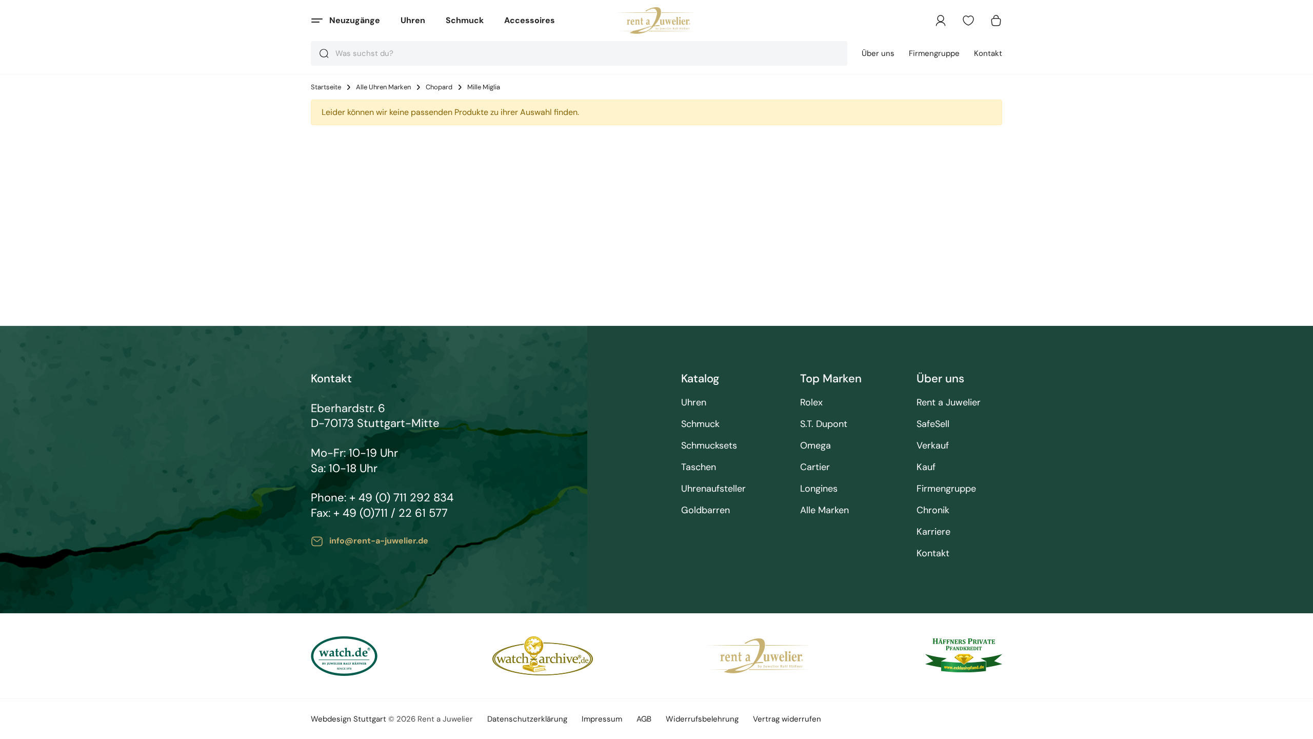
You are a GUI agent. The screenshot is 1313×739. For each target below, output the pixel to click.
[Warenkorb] (996, 20)
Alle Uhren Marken (383, 87)
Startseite (326, 87)
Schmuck (465, 20)
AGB (643, 719)
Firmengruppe (934, 53)
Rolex (811, 402)
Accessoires (529, 20)
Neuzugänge (354, 20)
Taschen (698, 467)
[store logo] (657, 20)
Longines (819, 489)
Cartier (815, 467)
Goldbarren (705, 510)
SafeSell (933, 424)
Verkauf (933, 446)
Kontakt (988, 53)
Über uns (878, 53)
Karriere (933, 532)
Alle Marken (824, 510)
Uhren (413, 20)
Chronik (933, 510)
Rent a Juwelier (949, 402)
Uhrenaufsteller (713, 489)
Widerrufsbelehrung (702, 719)
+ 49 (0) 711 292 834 (401, 497)
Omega (815, 446)
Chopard (439, 87)
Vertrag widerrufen (787, 719)
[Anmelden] (940, 20)
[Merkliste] (968, 20)
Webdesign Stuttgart (348, 719)
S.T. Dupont (823, 424)
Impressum (602, 719)
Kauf (926, 467)
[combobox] (579, 53)
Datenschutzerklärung (527, 719)
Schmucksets (709, 446)
